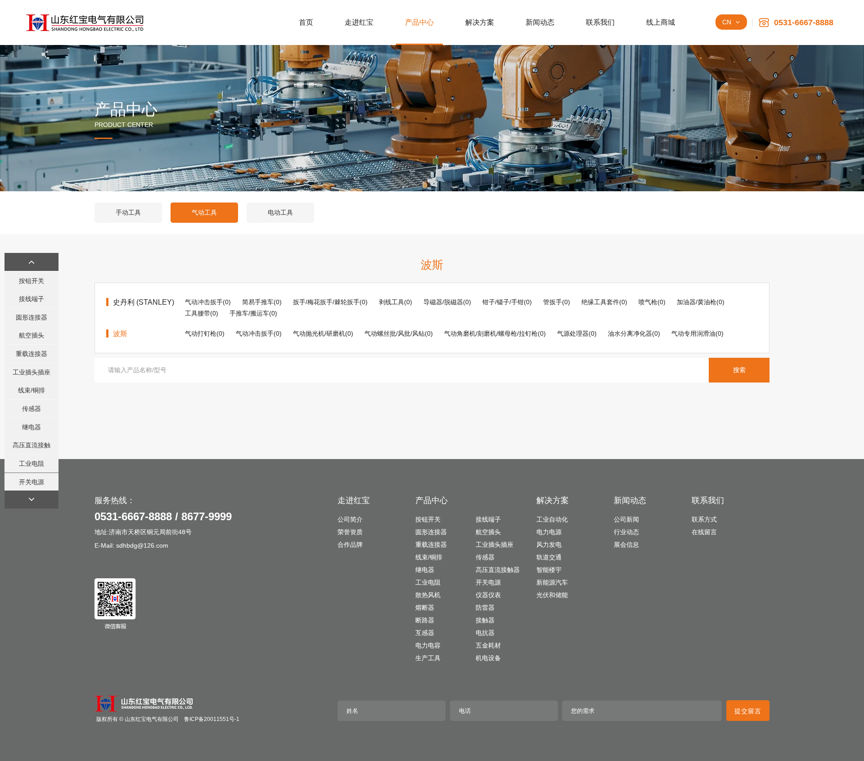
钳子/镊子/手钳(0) (507, 302)
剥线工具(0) (395, 302)
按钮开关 (31, 280)
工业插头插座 (31, 372)
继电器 (31, 427)
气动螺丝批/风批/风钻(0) (398, 333)
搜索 (739, 370)
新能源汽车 (552, 582)
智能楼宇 (549, 569)
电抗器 (485, 632)
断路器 (424, 620)
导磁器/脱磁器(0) (447, 302)
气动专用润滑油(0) (697, 333)
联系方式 (704, 519)
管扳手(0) (556, 302)
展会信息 (626, 544)
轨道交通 (549, 557)
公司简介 (350, 519)
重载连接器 (31, 353)
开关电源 (31, 482)
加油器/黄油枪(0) (700, 302)
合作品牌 (350, 544)
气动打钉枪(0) (205, 333)
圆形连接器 (31, 317)
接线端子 (31, 298)
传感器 (31, 408)
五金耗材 (488, 645)
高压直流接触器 (31, 447)
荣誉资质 (350, 532)
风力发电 (549, 544)
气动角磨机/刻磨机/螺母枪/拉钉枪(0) (495, 333)
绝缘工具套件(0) (604, 302)
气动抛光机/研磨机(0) (323, 333)
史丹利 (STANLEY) (143, 302)
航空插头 (31, 335)
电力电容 (428, 645)
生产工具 (428, 658)
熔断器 (424, 607)
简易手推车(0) (262, 302)
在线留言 (704, 532)
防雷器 (485, 607)
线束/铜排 (31, 390)
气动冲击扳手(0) (208, 302)
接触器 (485, 620)
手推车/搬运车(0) (253, 313)
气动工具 (204, 212)
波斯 (120, 334)
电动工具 (280, 212)
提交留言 (747, 711)
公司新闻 (626, 519)
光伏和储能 (552, 595)
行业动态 (626, 532)
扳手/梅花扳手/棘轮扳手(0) (330, 302)
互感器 (424, 632)
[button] (31, 262)
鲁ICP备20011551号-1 (211, 719)
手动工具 (128, 212)
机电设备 (488, 658)
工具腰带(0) (201, 313)
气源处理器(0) (577, 333)
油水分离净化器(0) (634, 333)
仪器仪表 (488, 595)
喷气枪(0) (652, 302)
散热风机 (428, 595)
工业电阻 (31, 463)
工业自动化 (552, 519)
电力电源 (549, 532)
